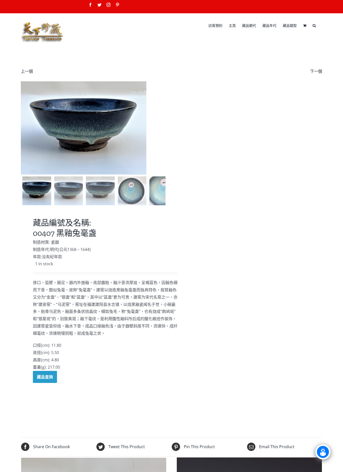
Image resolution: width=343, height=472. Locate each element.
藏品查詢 (45, 377)
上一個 (27, 71)
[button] (314, 25)
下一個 (316, 71)
